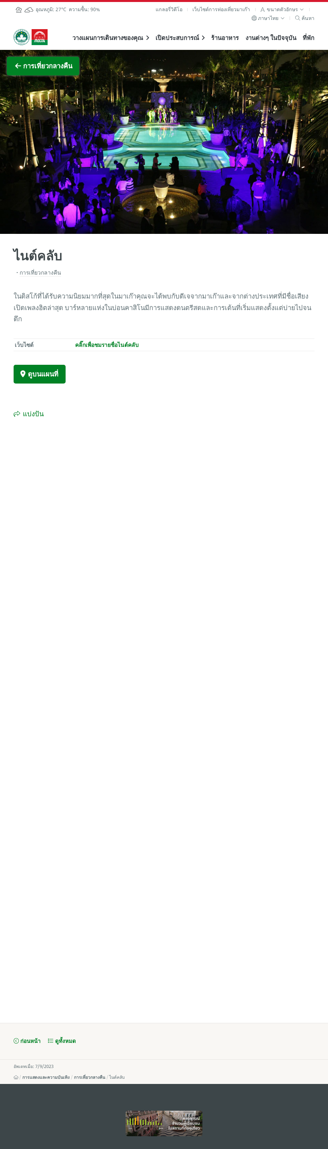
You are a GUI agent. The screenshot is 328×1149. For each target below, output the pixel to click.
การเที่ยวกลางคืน (89, 1077)
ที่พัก (308, 38)
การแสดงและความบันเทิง (46, 1077)
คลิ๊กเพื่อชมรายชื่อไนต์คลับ (107, 344)
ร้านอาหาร (225, 38)
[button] (282, 9)
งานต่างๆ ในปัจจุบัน (271, 38)
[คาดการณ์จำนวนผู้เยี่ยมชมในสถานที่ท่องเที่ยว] (164, 1123)
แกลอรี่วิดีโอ (169, 9)
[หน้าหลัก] (16, 1077)
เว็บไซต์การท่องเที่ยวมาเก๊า (221, 9)
